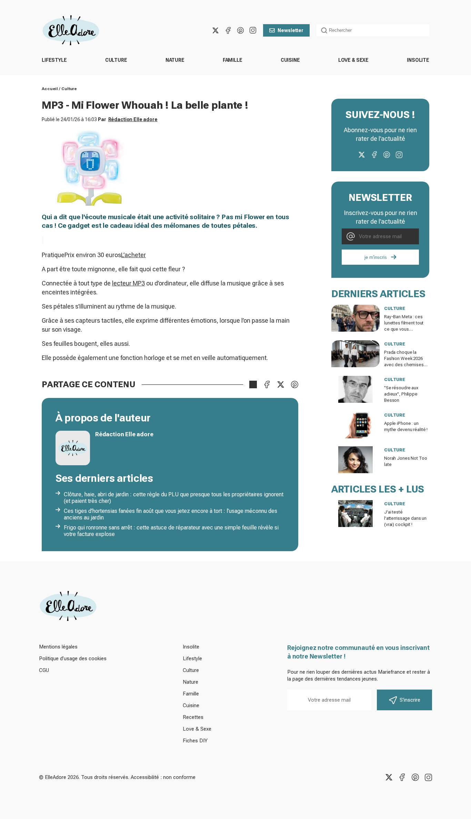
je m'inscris (375, 257)
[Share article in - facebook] (267, 384)
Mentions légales (58, 647)
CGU (44, 670)
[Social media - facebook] (227, 30)
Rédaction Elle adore (133, 119)
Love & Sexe (353, 60)
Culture (116, 60)
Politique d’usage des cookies (73, 658)
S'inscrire (410, 700)
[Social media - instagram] (252, 30)
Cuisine (290, 60)
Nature (175, 60)
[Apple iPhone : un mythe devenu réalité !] (355, 424)
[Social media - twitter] (215, 30)
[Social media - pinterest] (240, 30)
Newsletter (290, 30)
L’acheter (133, 255)
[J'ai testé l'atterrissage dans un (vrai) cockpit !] (355, 513)
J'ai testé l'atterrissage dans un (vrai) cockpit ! (405, 518)
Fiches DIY (195, 741)
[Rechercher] (324, 30)
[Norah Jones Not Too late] (355, 459)
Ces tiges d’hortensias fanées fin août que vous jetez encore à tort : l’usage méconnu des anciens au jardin (170, 514)
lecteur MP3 (128, 283)
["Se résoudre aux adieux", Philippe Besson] (355, 389)
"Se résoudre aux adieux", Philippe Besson (401, 394)
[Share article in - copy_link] (253, 384)
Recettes (193, 717)
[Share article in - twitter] (280, 384)
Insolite (418, 60)
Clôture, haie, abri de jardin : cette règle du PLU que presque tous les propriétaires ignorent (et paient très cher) (173, 497)
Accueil (50, 88)
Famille (232, 60)
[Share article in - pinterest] (294, 384)
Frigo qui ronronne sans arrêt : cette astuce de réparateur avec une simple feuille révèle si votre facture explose (171, 530)
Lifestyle (54, 60)
